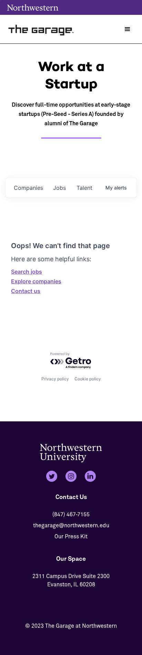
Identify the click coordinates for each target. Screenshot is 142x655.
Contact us (25, 290)
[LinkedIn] (90, 476)
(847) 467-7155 (71, 514)
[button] (127, 29)
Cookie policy (87, 378)
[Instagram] (71, 476)
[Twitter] (51, 476)
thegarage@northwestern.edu (71, 525)
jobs (59, 187)
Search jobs (26, 271)
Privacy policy (55, 378)
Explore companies (36, 281)
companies (28, 187)
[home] (41, 29)
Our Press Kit (71, 536)
